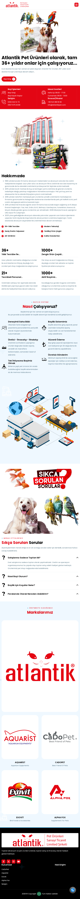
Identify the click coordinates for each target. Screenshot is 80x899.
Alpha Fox (6, 880)
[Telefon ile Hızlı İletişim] (73, 890)
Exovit (4, 877)
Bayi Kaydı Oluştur (15, 95)
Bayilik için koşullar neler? (21, 585)
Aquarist (5, 873)
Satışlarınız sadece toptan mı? (24, 557)
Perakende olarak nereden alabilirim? (28, 593)
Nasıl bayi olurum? (18, 576)
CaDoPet (5, 869)
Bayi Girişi (7, 79)
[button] (76, 5)
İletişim (4, 884)
